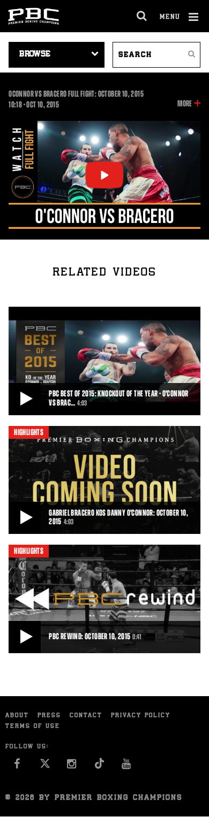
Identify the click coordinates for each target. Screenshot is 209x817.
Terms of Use (32, 726)
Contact (86, 715)
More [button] (184, 104)
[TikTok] (99, 766)
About (17, 715)
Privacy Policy (140, 715)
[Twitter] (45, 766)
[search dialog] (142, 16)
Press (49, 715)
